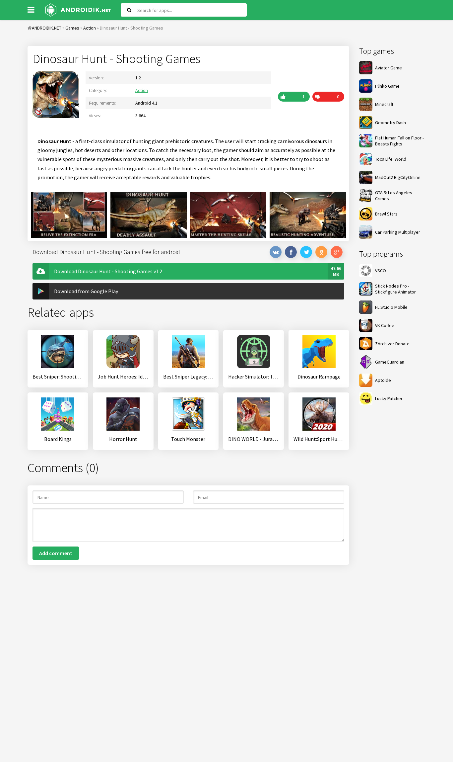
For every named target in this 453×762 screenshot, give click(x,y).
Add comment (55, 553)
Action (141, 90)
